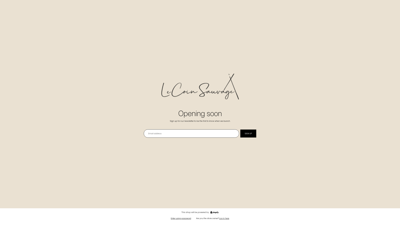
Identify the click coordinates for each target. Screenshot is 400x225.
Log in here (224, 218)
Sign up (248, 133)
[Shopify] (214, 212)
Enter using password (181, 218)
